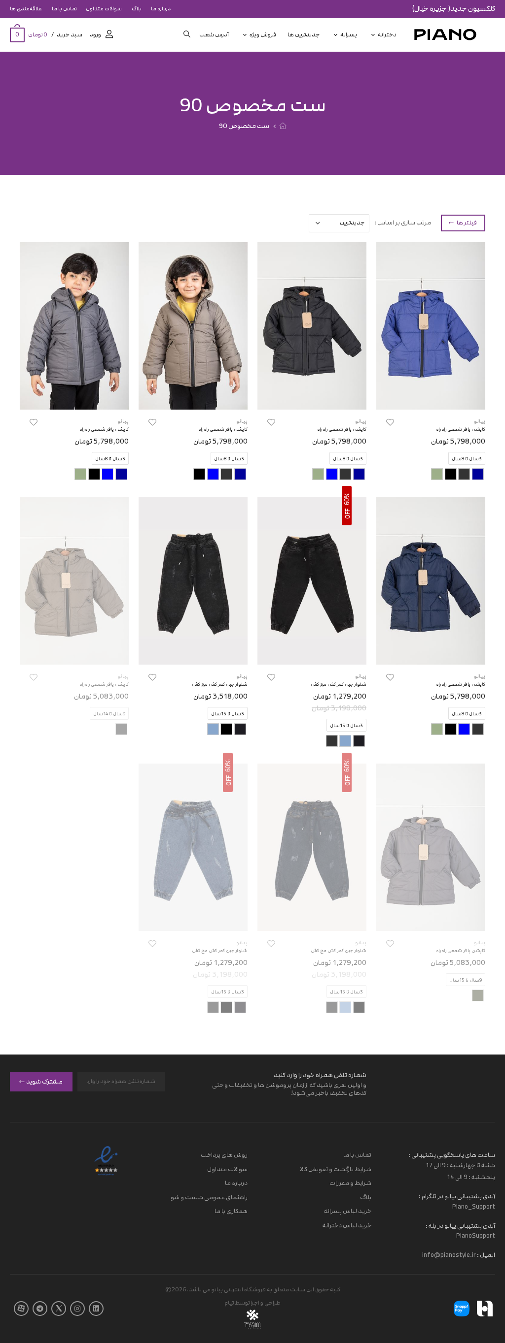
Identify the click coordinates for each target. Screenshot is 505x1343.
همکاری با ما (231, 1211)
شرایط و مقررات (350, 1183)
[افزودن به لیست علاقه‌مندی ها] (390, 422)
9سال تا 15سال (465, 980)
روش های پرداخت (224, 1155)
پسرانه (348, 35)
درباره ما (161, 9)
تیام (229, 1303)
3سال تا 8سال (467, 458)
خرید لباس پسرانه (347, 1211)
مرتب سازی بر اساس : (402, 222)
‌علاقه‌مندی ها (26, 9)
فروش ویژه (263, 35)
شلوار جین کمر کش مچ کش (338, 684)
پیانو (479, 421)
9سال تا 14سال (109, 713)
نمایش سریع (431, 397)
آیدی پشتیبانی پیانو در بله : (460, 1225)
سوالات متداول (104, 9)
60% (347, 498)
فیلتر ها (466, 223)
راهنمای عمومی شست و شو (209, 1197)
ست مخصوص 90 (244, 126)
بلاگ (137, 9)
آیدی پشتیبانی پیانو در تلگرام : (457, 1196)
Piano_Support (473, 1206)
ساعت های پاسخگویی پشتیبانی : (451, 1155)
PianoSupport (475, 1236)
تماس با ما (64, 9)
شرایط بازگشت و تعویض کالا (335, 1169)
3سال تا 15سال (346, 725)
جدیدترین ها (304, 35)
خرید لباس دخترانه (347, 1225)
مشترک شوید (44, 1081)
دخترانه (387, 35)
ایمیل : (485, 1255)
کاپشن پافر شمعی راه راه (460, 429)
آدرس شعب (214, 35)
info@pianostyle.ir (449, 1255)
